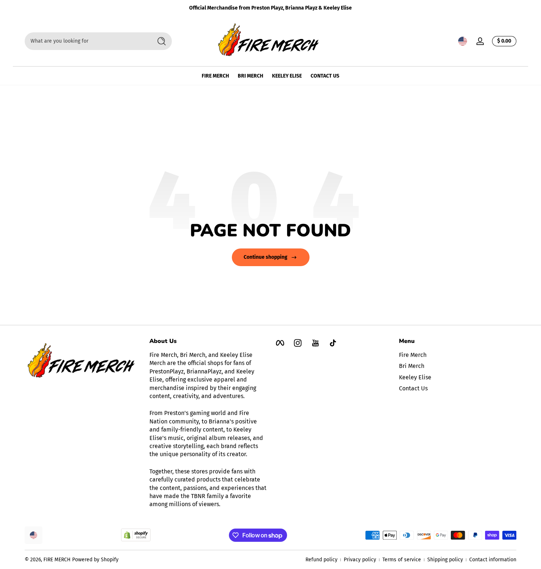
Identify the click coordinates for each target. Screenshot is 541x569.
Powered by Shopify (95, 560)
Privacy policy (360, 560)
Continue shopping (265, 257)
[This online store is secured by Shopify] (136, 535)
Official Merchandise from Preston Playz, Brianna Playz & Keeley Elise (270, 8)
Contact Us (413, 388)
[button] (462, 41)
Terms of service (401, 560)
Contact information (492, 560)
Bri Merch (411, 365)
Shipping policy (445, 560)
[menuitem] (457, 355)
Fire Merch (413, 354)
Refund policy (321, 560)
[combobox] (86, 41)
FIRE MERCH (57, 560)
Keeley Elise (415, 377)
